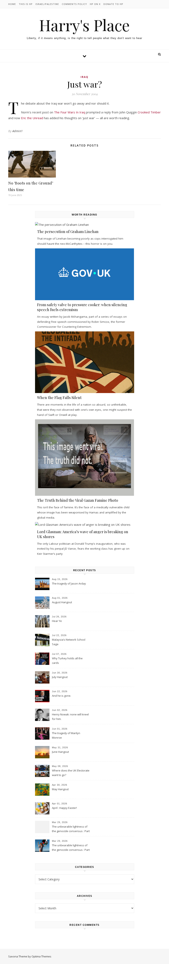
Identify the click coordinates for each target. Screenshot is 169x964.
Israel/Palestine (47, 4)
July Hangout (60, 677)
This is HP (26, 4)
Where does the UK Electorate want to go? (70, 773)
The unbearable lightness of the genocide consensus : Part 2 (71, 829)
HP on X (95, 4)
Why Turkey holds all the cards (67, 660)
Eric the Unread (32, 118)
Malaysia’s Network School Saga (68, 642)
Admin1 (17, 131)
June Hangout (60, 752)
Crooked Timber (149, 112)
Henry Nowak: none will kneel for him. (70, 717)
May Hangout (60, 789)
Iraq (84, 77)
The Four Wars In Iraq (69, 112)
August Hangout (62, 602)
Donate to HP (113, 4)
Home (12, 4)
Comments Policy (74, 4)
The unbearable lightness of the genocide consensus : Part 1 (71, 847)
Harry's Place (84, 25)
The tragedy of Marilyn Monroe (66, 735)
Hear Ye (57, 621)
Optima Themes (41, 956)
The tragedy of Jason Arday (69, 583)
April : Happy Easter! (64, 808)
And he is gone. (61, 696)
